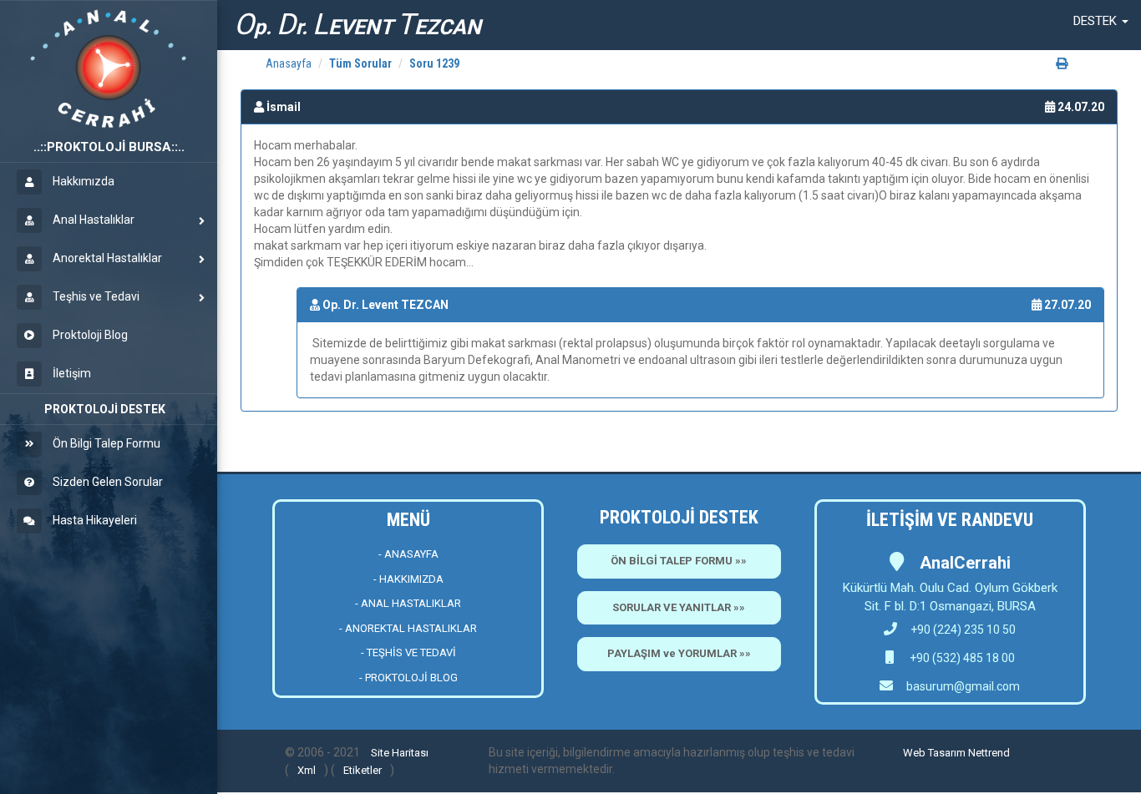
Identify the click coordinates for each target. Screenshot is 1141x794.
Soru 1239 (434, 63)
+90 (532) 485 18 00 (961, 658)
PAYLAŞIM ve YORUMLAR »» (679, 653)
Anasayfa (289, 63)
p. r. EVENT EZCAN (357, 25)
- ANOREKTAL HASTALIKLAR (408, 628)
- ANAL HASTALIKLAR (408, 603)
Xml (306, 770)
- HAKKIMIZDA (408, 579)
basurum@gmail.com (963, 686)
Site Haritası (400, 752)
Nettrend (989, 752)
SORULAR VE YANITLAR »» (678, 607)
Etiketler (362, 770)
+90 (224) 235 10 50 (963, 629)
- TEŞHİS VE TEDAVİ (408, 652)
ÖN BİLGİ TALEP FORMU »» (679, 560)
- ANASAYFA (408, 554)
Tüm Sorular (360, 63)
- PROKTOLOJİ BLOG (408, 677)
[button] (1101, 21)
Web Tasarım (934, 752)
